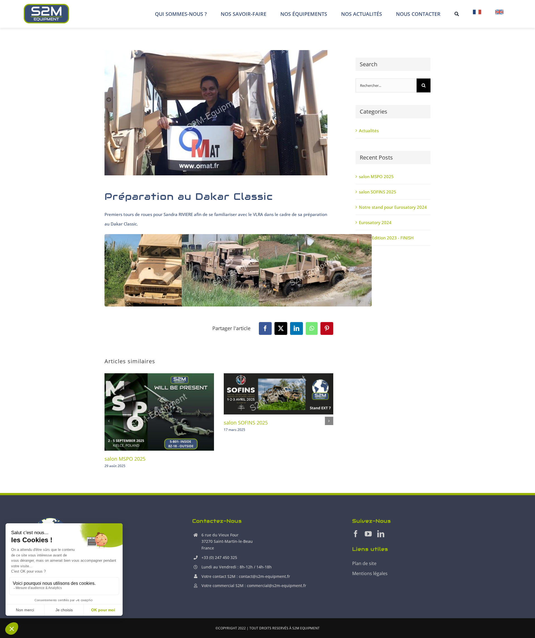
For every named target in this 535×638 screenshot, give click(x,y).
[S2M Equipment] (46, 6)
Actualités (369, 130)
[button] (108, 421)
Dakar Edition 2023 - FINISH (386, 238)
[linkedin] (380, 533)
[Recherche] (456, 14)
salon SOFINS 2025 (246, 422)
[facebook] (355, 533)
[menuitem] (477, 14)
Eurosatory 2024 (375, 222)
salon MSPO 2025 (124, 458)
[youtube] (368, 533)
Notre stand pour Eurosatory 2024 (393, 207)
